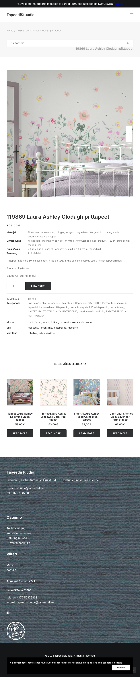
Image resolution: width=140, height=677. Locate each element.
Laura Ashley (117, 307)
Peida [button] (119, 3)
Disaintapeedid (99, 307)
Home (10, 30)
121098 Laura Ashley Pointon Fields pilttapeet (120, 416)
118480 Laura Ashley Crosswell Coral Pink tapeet (20, 416)
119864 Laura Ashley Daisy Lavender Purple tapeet (87, 416)
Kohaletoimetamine (19, 533)
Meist (10, 565)
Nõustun (121, 667)
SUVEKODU (94, 303)
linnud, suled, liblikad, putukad (51, 322)
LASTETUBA (35, 311)
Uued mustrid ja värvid (91, 311)
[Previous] (11, 142)
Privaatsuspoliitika (18, 543)
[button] (131, 15)
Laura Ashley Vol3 (80, 307)
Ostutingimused (17, 538)
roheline (32, 333)
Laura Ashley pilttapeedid (53, 307)
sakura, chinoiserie (81, 322)
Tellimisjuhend (16, 528)
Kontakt (11, 570)
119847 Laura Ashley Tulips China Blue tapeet (53, 416)
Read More (20, 433)
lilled (30, 322)
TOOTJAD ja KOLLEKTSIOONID (60, 311)
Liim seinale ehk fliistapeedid (44, 303)
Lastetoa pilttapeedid (74, 303)
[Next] (129, 142)
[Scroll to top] (133, 670)
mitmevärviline (47, 333)
